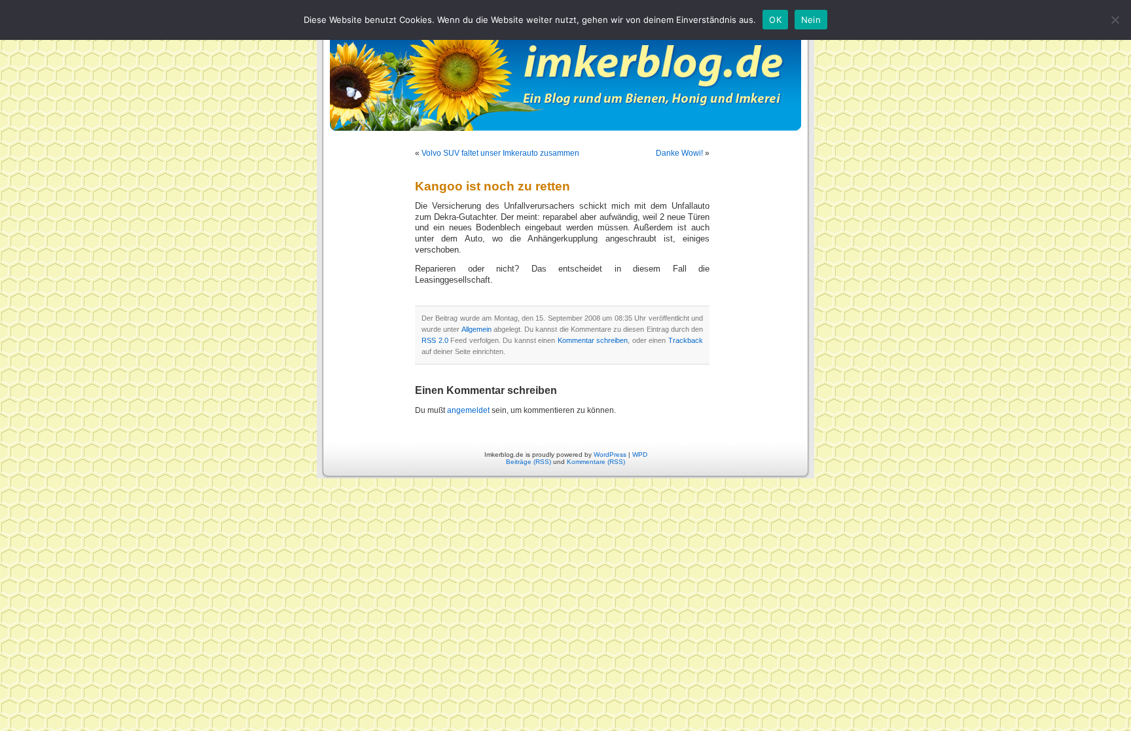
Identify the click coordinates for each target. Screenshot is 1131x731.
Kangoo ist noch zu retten (492, 186)
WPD (639, 454)
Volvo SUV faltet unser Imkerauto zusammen (500, 153)
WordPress (610, 454)
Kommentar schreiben (593, 340)
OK (775, 19)
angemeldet (468, 410)
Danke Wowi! (679, 153)
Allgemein (476, 329)
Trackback (685, 340)
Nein (811, 19)
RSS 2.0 (435, 340)
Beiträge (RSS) (528, 461)
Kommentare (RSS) (596, 461)
